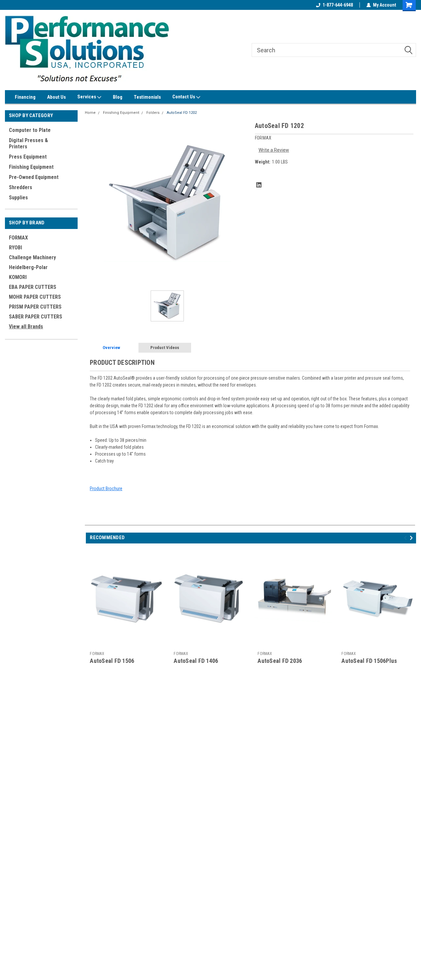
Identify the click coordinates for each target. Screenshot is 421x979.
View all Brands (26, 326)
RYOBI (15, 247)
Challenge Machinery (32, 257)
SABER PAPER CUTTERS (35, 317)
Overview (111, 347)
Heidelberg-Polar (28, 267)
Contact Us (184, 97)
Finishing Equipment (31, 167)
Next (412, 537)
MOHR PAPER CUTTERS (35, 297)
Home (90, 113)
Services (87, 97)
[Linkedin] (258, 185)
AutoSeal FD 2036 (280, 660)
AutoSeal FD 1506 (112, 660)
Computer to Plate (30, 130)
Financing (25, 97)
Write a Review (274, 150)
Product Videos (164, 347)
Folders (153, 113)
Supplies (18, 197)
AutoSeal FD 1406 (196, 660)
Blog (117, 97)
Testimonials (147, 97)
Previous (406, 537)
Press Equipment (28, 157)
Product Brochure (106, 488)
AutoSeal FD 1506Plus (369, 660)
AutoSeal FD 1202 (182, 113)
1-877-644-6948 (338, 5)
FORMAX (18, 238)
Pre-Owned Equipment (34, 177)
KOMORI (18, 277)
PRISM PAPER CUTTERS (35, 307)
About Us (56, 97)
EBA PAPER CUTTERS (32, 287)
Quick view (125, 643)
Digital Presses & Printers (28, 143)
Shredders (20, 187)
